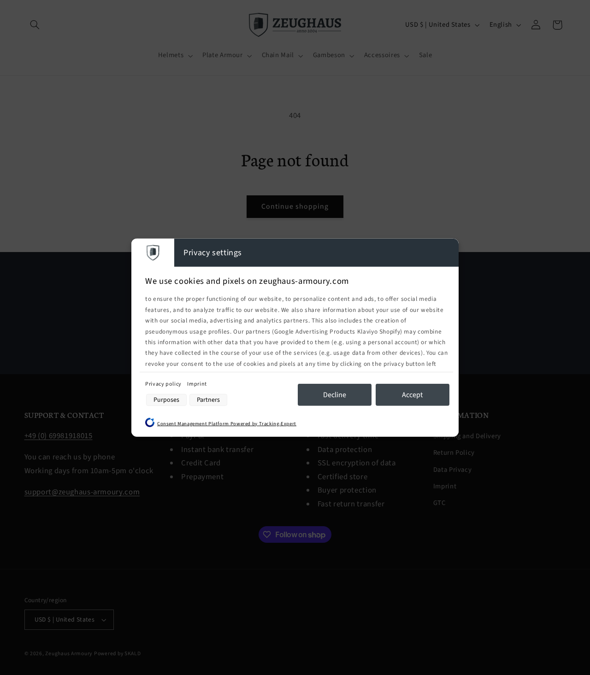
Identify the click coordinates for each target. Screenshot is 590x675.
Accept (412, 395)
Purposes (166, 400)
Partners (208, 400)
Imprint (196, 384)
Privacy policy (164, 384)
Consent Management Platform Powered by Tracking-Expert (226, 423)
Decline (334, 395)
